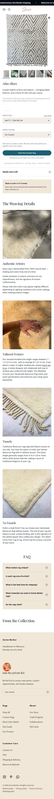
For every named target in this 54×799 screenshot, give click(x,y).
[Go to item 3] (23, 74)
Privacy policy (21, 788)
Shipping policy (8, 791)
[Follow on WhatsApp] (18, 777)
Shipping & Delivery (11, 759)
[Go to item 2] (14, 74)
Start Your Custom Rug (27, 153)
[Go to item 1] (6, 74)
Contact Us (7, 750)
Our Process (8, 731)
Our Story (34, 712)
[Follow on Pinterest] (11, 777)
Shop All (6, 712)
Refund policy (8, 788)
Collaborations (36, 722)
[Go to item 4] (31, 74)
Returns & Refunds (11, 764)
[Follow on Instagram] (4, 777)
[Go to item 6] (48, 74)
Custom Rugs (8, 717)
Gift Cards (34, 726)
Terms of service (35, 788)
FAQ (4, 754)
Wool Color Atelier (11, 722)
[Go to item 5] (40, 74)
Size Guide (7, 726)
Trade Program (36, 717)
